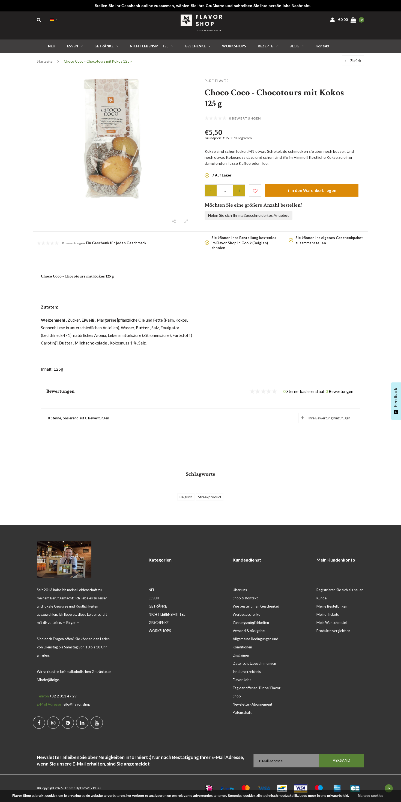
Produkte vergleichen (333, 631)
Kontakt (323, 46)
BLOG (294, 46)
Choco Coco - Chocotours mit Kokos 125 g (98, 61)
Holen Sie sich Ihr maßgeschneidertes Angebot (248, 215)
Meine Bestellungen (331, 606)
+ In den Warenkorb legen (311, 190)
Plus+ (97, 788)
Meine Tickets (327, 614)
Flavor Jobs (242, 680)
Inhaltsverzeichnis (247, 671)
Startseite (44, 61)
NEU (51, 46)
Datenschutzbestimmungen (254, 663)
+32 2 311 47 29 (63, 696)
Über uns (240, 590)
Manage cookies (370, 796)
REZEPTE (265, 46)
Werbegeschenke (246, 614)
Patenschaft (242, 712)
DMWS (85, 788)
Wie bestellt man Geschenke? (256, 606)
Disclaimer (241, 655)
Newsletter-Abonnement (252, 704)
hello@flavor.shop (76, 704)
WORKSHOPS (234, 46)
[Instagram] (53, 722)
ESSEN (72, 46)
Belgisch (185, 497)
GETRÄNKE (103, 46)
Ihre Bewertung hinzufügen (329, 418)
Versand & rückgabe (249, 631)
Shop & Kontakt (245, 598)
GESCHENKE (195, 46)
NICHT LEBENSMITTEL (149, 46)
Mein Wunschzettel (331, 622)
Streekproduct (209, 497)
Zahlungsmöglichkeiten (251, 622)
